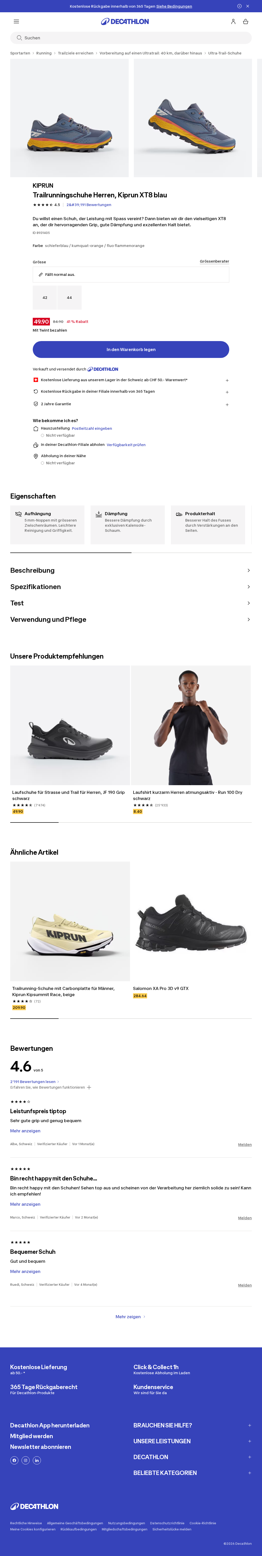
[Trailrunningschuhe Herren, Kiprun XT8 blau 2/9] (193, 118)
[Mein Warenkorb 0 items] (245, 21)
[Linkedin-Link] (37, 1460)
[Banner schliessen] (248, 6)
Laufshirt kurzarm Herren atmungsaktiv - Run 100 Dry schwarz (188, 795)
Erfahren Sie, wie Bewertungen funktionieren (47, 1087)
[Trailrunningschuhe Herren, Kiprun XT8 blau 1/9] (69, 118)
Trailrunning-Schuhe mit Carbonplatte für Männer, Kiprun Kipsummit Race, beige (64, 991)
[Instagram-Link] (25, 1460)
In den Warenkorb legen (131, 349)
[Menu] (16, 21)
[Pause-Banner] (239, 6)
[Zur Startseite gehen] (125, 21)
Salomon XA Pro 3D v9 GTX (161, 988)
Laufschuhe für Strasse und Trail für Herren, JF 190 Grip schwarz (69, 795)
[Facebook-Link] (14, 1460)
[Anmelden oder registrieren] (233, 21)
